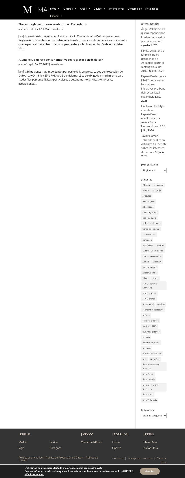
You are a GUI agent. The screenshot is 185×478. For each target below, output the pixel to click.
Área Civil (155, 359)
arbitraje (157, 190)
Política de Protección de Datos (64, 457)
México (146, 315)
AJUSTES (127, 471)
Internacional (116, 8)
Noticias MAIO (150, 326)
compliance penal (151, 228)
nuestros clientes (151, 331)
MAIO (155, 278)
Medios (161, 304)
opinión (146, 337)
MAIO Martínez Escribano (150, 285)
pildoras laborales (151, 342)
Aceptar (149, 471)
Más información (34, 474)
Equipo (98, 8)
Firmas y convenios (152, 256)
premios (147, 348)
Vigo (145, 359)
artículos (147, 195)
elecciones (148, 245)
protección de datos (152, 353)
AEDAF (146, 190)
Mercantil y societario (153, 309)
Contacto (118, 458)
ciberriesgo (148, 206)
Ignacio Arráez (149, 267)
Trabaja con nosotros (140, 458)
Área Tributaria (150, 400)
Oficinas (68, 8)
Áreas (83, 8)
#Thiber (146, 185)
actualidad (159, 185)
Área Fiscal (148, 374)
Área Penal (148, 394)
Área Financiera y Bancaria (151, 366)
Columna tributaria (152, 223)
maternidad (148, 304)
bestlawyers (148, 201)
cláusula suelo (149, 217)
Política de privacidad (30, 457)
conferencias (149, 234)
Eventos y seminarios (153, 250)
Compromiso (135, 8)
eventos (161, 245)
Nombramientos (151, 320)
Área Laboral (149, 379)
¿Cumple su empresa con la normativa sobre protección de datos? (60, 59)
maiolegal (28, 29)
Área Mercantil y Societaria (150, 387)
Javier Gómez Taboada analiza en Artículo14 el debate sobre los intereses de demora (154, 144)
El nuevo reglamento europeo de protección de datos (52, 24)
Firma (53, 8)
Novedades (151, 8)
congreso (147, 239)
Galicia (146, 261)
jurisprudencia (150, 272)
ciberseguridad (150, 212)
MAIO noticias (149, 293)
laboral (146, 278)
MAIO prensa (149, 298)
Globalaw (156, 261)
